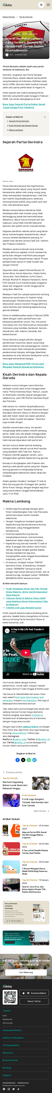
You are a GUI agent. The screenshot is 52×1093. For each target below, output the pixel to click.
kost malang (32, 697)
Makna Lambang (16, 130)
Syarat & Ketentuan (9, 1083)
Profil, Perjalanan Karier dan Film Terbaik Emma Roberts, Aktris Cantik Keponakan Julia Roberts (26, 592)
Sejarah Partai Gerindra (19, 121)
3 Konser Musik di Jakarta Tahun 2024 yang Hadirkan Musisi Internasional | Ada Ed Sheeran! (27, 601)
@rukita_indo (19, 739)
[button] (34, 1001)
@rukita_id (43, 739)
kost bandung (29, 700)
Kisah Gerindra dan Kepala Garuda (23, 126)
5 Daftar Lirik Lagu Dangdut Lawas (23, 607)
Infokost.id (37, 715)
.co (25, 733)
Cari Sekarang (26, 972)
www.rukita (18, 733)
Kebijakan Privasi (23, 1083)
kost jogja (20, 697)
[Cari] (41, 5)
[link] (14, 921)
